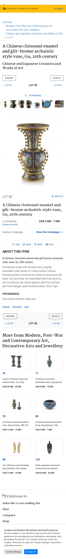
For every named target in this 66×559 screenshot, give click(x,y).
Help (6, 521)
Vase (26, 307)
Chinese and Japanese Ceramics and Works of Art (34, 33)
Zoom (34, 95)
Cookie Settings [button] (13, 552)
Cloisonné (17, 307)
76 (3, 373)
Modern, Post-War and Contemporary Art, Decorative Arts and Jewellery (29, 27)
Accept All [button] (31, 552)
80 (36, 416)
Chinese (6, 307)
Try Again (58, 8)
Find (6, 509)
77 (36, 373)
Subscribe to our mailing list (21, 503)
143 (37, 459)
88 (3, 459)
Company (9, 515)
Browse (9, 78)
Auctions (7, 22)
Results (57, 78)
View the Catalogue (48, 232)
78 (3, 416)
